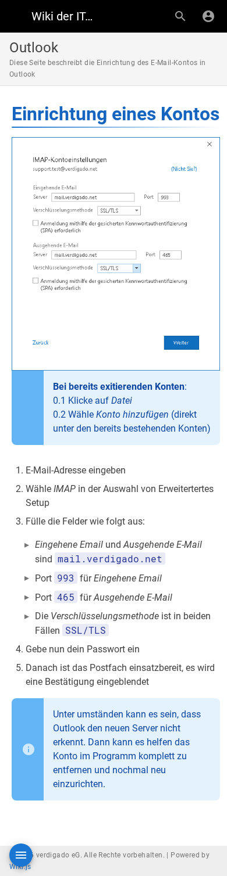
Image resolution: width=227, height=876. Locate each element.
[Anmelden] (208, 16)
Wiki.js (20, 867)
